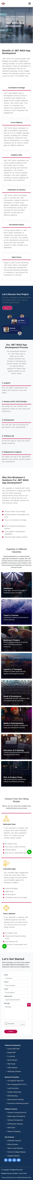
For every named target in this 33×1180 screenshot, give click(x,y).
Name (6, 975)
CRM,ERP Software (13, 1141)
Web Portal (10, 1127)
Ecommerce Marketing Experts (17, 1103)
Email (6, 989)
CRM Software (11, 1068)
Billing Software (12, 1144)
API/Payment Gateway (14, 1124)
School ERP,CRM (12, 1049)
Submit (11, 1031)
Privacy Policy (6, 1177)
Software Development (14, 1120)
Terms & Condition (16, 1177)
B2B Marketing (12, 1096)
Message (7, 1003)
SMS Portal (10, 1064)
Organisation (8, 996)
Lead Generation (12, 1088)
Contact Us (7, 308)
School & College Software (16, 1152)
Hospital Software (13, 1156)
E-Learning (10, 1056)
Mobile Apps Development (15, 1116)
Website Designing (13, 1131)
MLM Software (11, 1060)
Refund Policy (27, 1177)
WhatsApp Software (13, 1071)
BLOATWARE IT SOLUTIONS (18, 1173)
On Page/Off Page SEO (15, 1081)
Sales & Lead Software (14, 1148)
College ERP (11, 1052)
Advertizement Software (15, 1099)
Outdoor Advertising (13, 1092)
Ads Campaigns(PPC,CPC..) (16, 1084)
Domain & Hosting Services (16, 1112)
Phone (6, 982)
